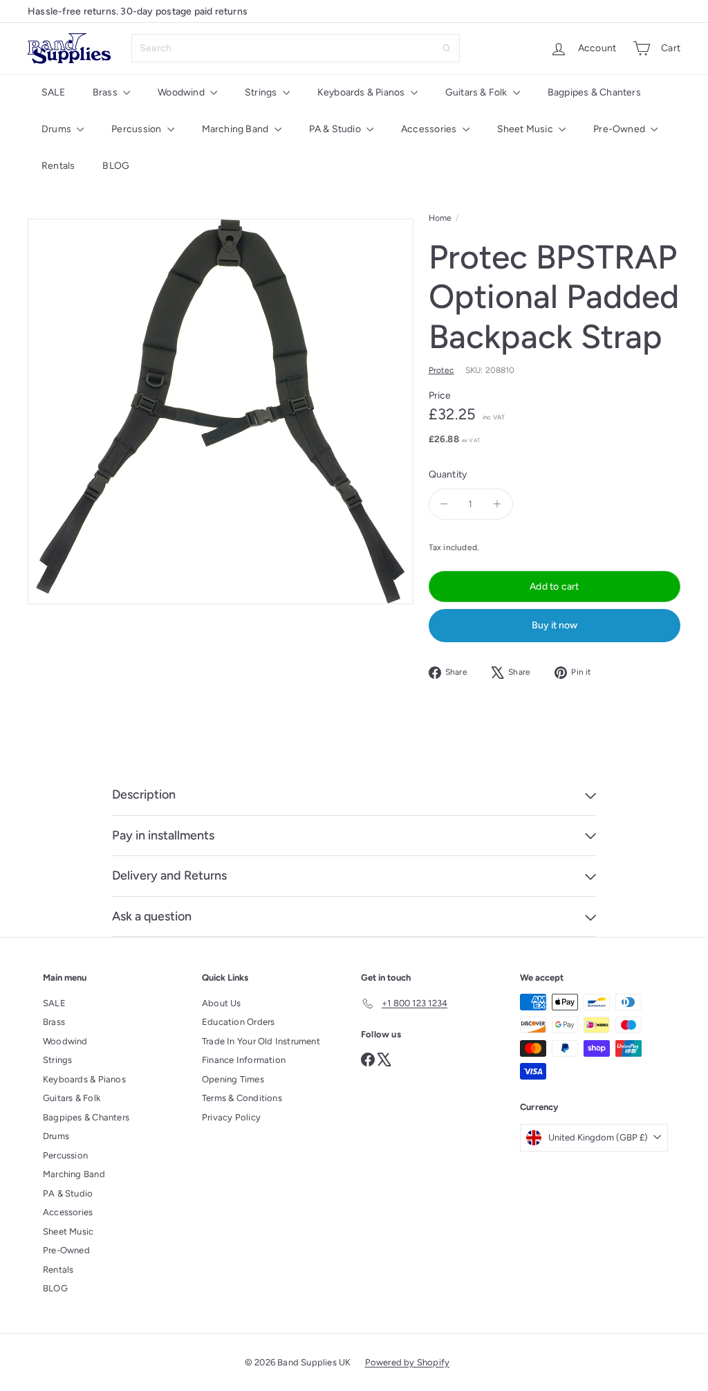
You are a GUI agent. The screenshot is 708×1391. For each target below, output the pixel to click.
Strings (262, 92)
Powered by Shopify (407, 1362)
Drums (57, 129)
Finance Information (244, 1060)
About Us (221, 1003)
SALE (53, 92)
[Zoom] (220, 411)
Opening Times (233, 1079)
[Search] (447, 48)
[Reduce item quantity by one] (444, 504)
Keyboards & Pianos (362, 92)
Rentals (58, 166)
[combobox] (295, 48)
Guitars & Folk (477, 92)
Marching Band (236, 129)
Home (440, 218)
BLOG (115, 166)
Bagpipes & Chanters (594, 92)
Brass (106, 92)
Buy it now (554, 625)
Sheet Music (526, 129)
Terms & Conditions (242, 1098)
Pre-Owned (620, 129)
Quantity (448, 474)
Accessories (430, 129)
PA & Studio (336, 129)
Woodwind (182, 92)
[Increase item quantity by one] (497, 504)
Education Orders (238, 1022)
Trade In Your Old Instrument (261, 1041)
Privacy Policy (231, 1117)
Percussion (137, 129)
